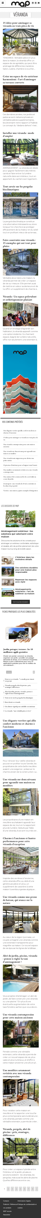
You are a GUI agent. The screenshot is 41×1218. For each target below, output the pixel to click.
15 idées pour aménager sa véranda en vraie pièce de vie (18, 24)
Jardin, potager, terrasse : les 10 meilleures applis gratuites (18, 650)
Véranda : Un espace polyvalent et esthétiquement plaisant (20, 298)
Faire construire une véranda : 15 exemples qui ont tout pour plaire (19, 243)
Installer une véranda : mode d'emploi (18, 134)
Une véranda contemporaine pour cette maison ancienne (18, 1016)
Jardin (9, 672)
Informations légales (24, 1201)
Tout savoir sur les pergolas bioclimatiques (18, 188)
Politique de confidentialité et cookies (27, 1206)
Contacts (6, 1201)
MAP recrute (7, 1211)
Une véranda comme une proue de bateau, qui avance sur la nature (20, 900)
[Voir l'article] (20, 42)
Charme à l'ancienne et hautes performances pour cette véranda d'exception (19, 841)
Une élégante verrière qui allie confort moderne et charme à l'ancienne (19, 723)
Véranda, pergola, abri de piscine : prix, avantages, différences (16, 1132)
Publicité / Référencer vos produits (10, 1206)
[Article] (20, 98)
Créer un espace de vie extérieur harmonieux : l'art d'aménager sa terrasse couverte (20, 79)
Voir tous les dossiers (20, 602)
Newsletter (6, 1215)
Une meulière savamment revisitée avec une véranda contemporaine (17, 1073)
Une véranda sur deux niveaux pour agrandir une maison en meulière (19, 782)
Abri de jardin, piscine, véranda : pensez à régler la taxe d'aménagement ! (20, 959)
